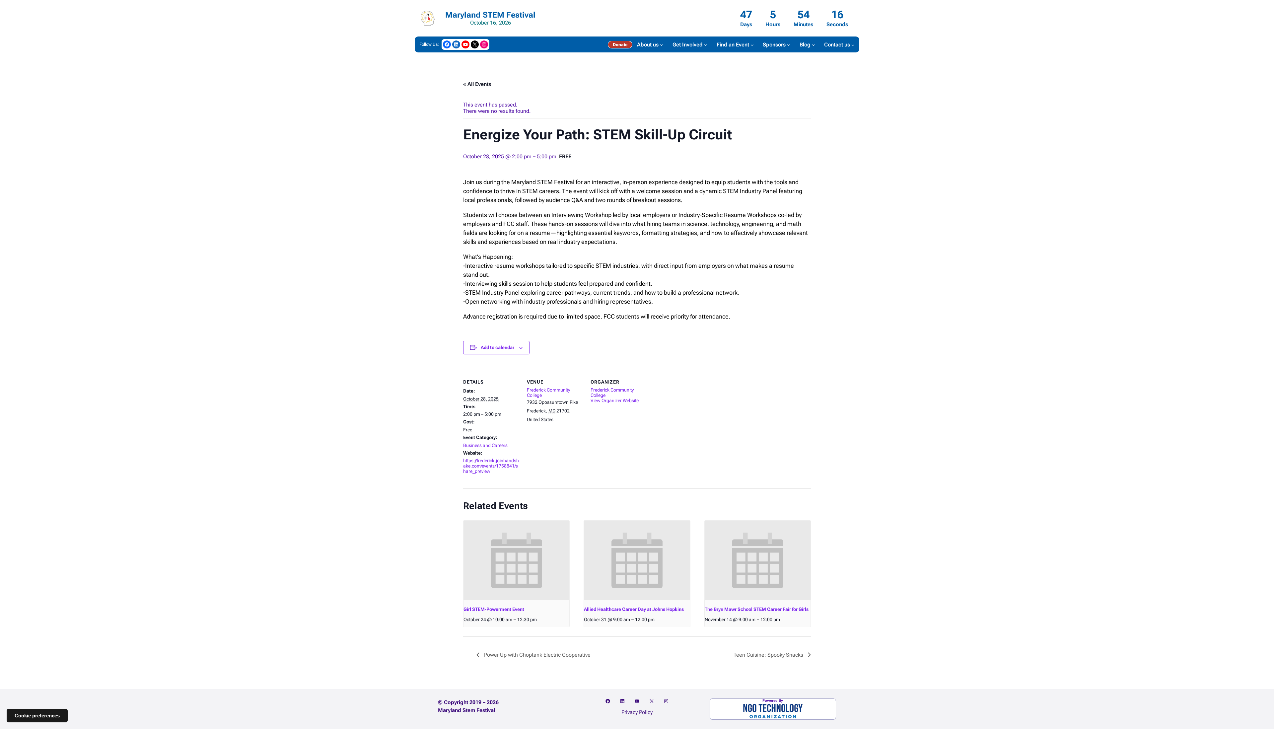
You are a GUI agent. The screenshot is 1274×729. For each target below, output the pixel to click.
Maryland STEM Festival (490, 15)
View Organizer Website (615, 400)
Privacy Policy (637, 712)
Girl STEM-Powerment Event (493, 609)
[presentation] (516, 560)
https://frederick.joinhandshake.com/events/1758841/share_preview (491, 466)
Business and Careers (485, 445)
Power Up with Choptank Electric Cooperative (537, 655)
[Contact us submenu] (853, 44)
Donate (620, 44)
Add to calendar (497, 347)
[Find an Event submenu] (752, 44)
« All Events (477, 84)
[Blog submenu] (813, 44)
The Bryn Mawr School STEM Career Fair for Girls (757, 609)
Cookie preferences (37, 715)
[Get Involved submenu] (705, 44)
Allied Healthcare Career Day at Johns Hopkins (634, 609)
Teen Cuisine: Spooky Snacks (769, 655)
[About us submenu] (661, 44)
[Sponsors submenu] (788, 44)
